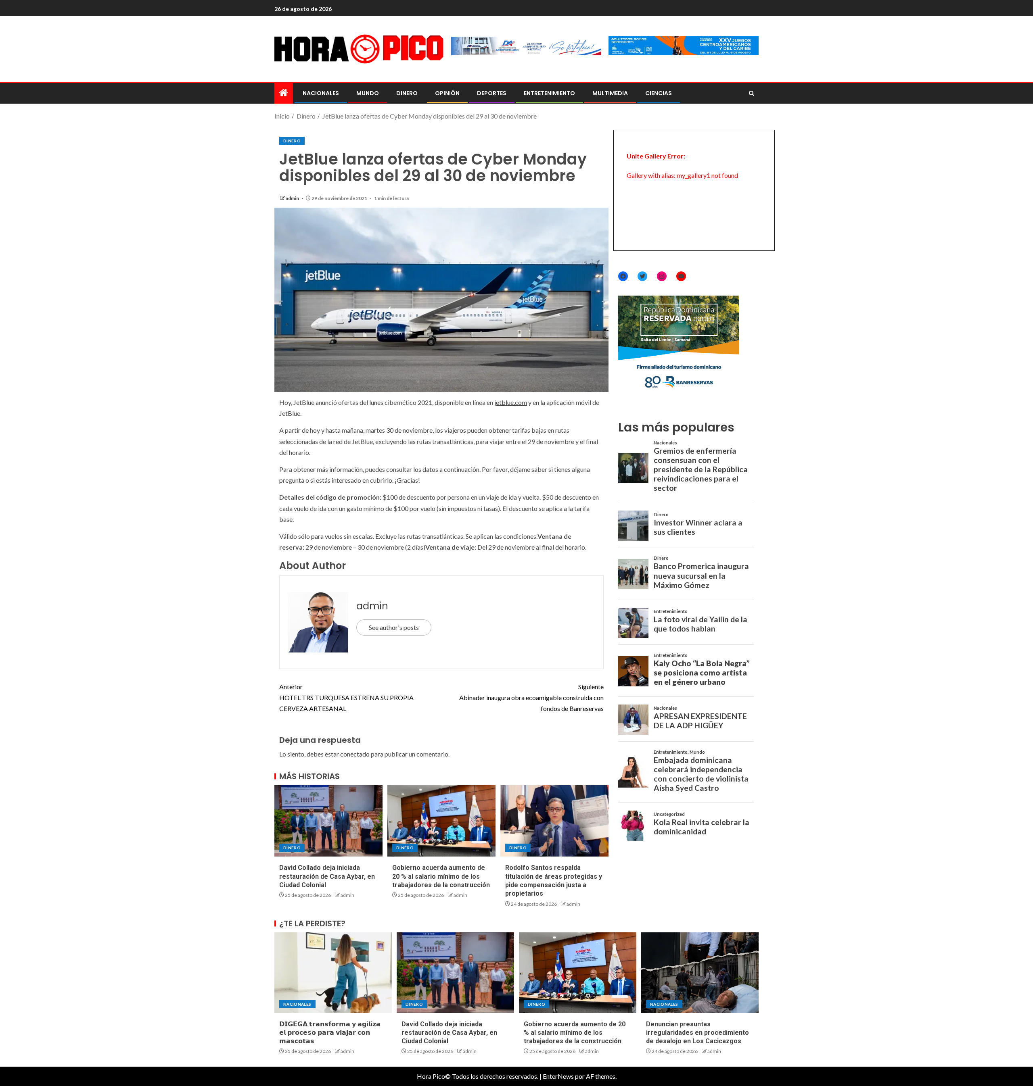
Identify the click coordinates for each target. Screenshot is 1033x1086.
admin (293, 198)
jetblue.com (510, 402)
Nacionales (321, 93)
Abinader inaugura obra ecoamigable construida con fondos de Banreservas (531, 697)
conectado (355, 754)
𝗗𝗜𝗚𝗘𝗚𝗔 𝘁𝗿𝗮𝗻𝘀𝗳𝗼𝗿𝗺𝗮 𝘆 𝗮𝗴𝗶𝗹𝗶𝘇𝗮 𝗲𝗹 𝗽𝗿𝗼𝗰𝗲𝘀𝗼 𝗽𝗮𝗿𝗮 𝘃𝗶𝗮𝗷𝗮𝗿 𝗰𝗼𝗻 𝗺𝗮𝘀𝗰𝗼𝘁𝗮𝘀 (330, 1032)
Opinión (447, 93)
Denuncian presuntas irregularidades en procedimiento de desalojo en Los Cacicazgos (697, 1032)
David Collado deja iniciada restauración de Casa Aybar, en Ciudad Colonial (327, 876)
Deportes (491, 93)
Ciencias (658, 93)
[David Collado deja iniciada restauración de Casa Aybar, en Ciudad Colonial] (328, 821)
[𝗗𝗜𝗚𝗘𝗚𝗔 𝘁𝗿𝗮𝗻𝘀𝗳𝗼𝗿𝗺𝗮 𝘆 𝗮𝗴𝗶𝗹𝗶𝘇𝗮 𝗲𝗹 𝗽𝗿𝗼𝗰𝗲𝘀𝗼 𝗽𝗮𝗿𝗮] (333, 972)
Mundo (367, 93)
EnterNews (558, 1076)
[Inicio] (283, 93)
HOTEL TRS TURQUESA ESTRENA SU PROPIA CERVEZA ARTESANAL (346, 697)
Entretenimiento (549, 93)
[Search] (752, 93)
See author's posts (394, 627)
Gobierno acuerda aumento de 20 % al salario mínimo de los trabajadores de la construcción (441, 876)
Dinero (407, 93)
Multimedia (610, 93)
